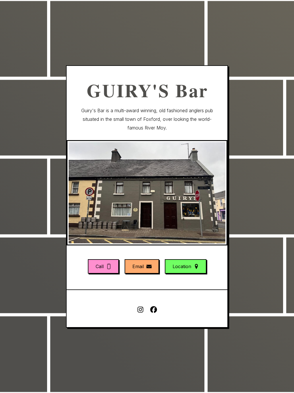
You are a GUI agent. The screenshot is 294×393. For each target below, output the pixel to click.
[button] (103, 266)
